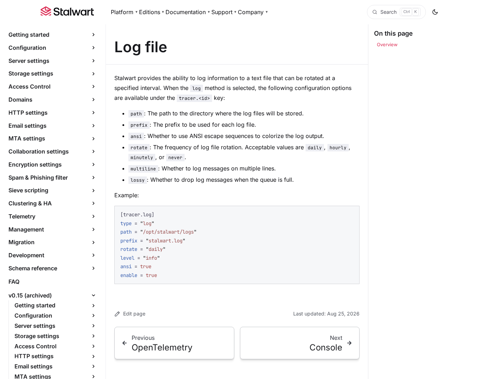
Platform (124, 12)
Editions (151, 12)
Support (224, 12)
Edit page (134, 314)
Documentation (187, 12)
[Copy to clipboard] (350, 214)
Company (253, 12)
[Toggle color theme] (435, 12)
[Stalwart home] (67, 12)
